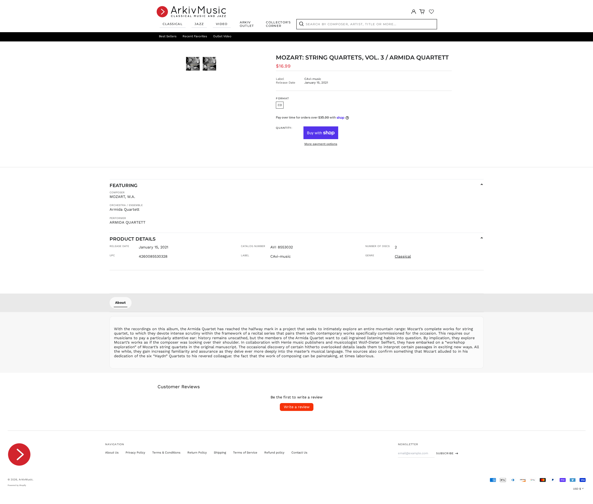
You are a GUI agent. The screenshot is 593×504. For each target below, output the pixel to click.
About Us (112, 452)
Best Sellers (168, 36)
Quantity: (284, 127)
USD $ (577, 488)
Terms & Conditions (166, 452)
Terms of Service (245, 452)
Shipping (220, 452)
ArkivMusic (26, 479)
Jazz (199, 24)
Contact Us (299, 452)
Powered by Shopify (17, 485)
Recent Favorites (195, 36)
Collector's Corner (278, 24)
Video (222, 24)
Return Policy (197, 452)
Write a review (296, 407)
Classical (173, 24)
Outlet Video (222, 36)
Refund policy (274, 452)
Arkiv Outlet (247, 24)
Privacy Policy (135, 452)
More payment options (320, 144)
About (120, 303)
